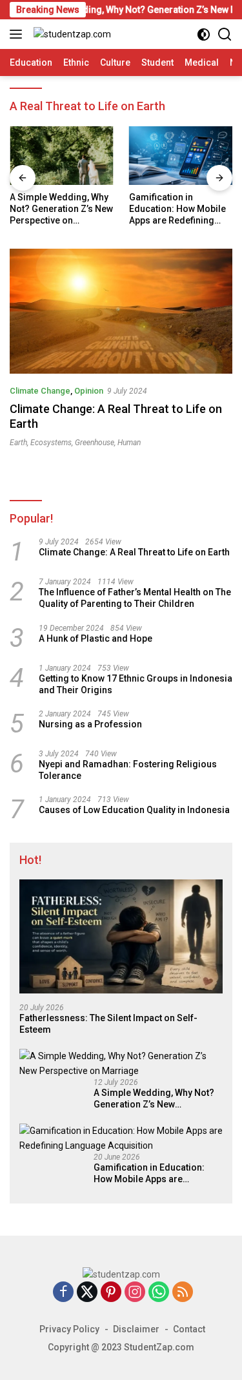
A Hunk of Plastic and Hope (95, 638)
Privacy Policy (69, 1329)
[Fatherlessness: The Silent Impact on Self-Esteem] (121, 936)
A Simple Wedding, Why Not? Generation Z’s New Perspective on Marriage (61, 209)
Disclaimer (136, 1329)
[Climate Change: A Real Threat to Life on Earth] (121, 311)
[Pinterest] (111, 1292)
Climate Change (40, 391)
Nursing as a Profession (90, 724)
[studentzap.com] (70, 33)
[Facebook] (63, 1292)
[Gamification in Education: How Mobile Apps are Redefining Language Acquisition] (181, 155)
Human (129, 442)
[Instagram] (135, 1292)
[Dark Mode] (203, 34)
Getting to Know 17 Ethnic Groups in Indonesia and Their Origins (135, 684)
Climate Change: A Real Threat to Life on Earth (134, 552)
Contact (189, 1329)
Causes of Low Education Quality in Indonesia (134, 810)
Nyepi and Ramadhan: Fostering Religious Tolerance (128, 770)
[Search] (224, 34)
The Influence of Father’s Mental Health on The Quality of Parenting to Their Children (135, 598)
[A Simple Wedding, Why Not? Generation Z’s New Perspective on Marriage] (62, 155)
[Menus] (18, 34)
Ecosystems (51, 442)
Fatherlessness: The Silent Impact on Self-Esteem (108, 1024)
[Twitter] (87, 1292)
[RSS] (182, 1292)
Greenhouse (94, 442)
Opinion (88, 391)
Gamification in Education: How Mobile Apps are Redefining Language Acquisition (177, 209)
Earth (18, 442)
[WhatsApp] (158, 1292)
